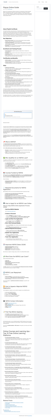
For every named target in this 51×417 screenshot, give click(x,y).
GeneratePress (30, 415)
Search (46, 8)
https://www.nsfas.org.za (11, 211)
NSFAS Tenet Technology (7, 410)
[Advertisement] (18, 22)
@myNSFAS (10, 306)
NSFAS (10, 307)
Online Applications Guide (8, 115)
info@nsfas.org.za (10, 304)
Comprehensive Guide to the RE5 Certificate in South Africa (12, 411)
